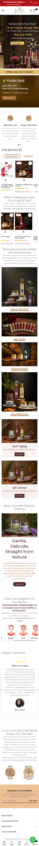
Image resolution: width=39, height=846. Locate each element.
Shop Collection (9, 98)
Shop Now (19, 454)
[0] (34, 10)
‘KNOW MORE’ (19, 760)
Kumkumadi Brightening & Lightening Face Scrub (11, 238)
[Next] (37, 690)
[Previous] (1, 690)
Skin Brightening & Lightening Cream (19, 185)
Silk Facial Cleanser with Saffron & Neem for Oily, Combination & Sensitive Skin (29, 238)
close (35, 3)
